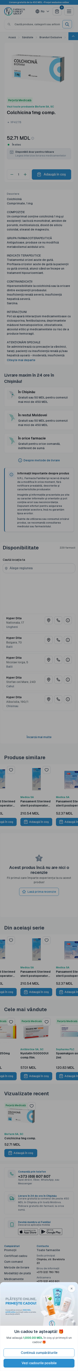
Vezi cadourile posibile (39, 1363)
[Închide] (71, 1288)
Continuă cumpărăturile (39, 1353)
